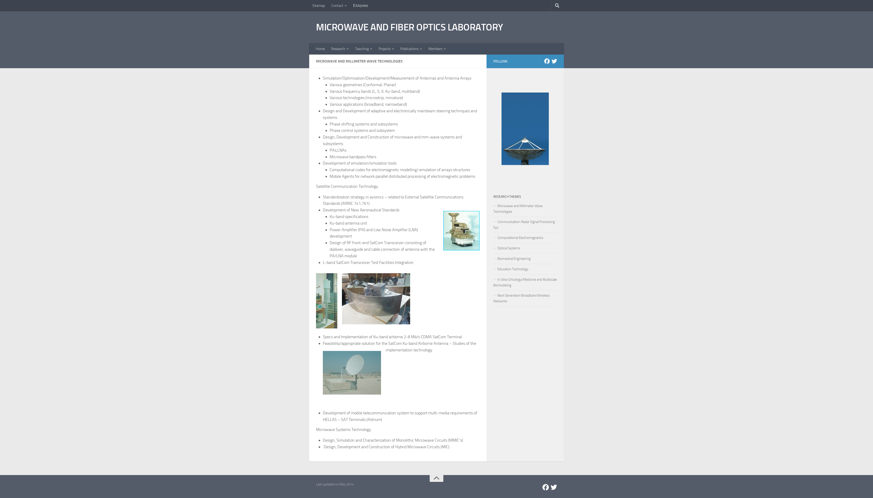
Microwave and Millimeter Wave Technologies (518, 209)
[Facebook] (547, 61)
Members (435, 49)
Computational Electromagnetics (520, 238)
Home (320, 49)
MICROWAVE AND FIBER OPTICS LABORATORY (409, 27)
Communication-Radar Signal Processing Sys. (524, 225)
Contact (337, 5)
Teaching (362, 49)
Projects (385, 49)
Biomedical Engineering (514, 259)
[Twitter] (554, 61)
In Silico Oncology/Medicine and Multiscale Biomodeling (525, 282)
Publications (409, 49)
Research (338, 49)
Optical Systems (508, 248)
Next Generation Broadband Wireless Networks (521, 298)
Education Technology (512, 269)
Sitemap (318, 5)
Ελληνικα (360, 5)
